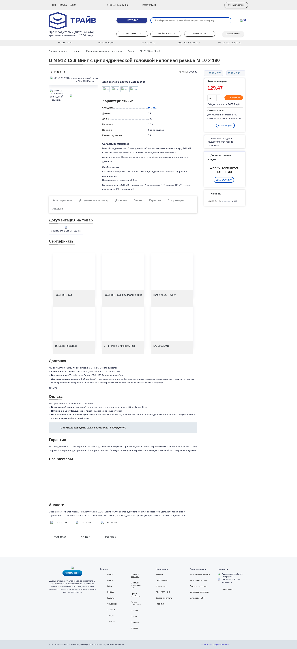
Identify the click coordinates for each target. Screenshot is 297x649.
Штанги (134, 616)
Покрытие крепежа (198, 586)
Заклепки (111, 610)
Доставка (121, 200)
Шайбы (110, 592)
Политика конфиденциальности (215, 645)
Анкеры (110, 616)
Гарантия (160, 604)
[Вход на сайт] (216, 5)
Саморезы (112, 604)
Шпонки (134, 628)
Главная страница (58, 51)
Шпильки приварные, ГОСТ (136, 585)
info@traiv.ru (227, 582)
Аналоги (57, 208)
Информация (228, 589)
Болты (110, 580)
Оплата (137, 200)
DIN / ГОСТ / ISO (163, 592)
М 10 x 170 (214, 73)
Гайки (109, 586)
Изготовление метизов (200, 574)
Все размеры (176, 200)
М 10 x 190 (234, 73)
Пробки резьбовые (135, 595)
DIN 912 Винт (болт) (150, 51)
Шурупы (110, 598)
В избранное (57, 72)
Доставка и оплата (164, 598)
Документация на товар (93, 200)
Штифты (134, 610)
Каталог (77, 51)
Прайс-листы (162, 580)
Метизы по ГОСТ (197, 598)
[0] (241, 20)
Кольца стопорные (136, 603)
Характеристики (62, 200)
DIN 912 (152, 107)
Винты (131, 51)
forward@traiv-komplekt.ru (134, 407)
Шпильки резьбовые (135, 575)
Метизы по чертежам (199, 592)
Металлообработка (198, 580)
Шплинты (135, 622)
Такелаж (111, 621)
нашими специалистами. (173, 515)
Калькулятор (161, 586)
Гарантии (155, 200)
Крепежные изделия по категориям (104, 51)
